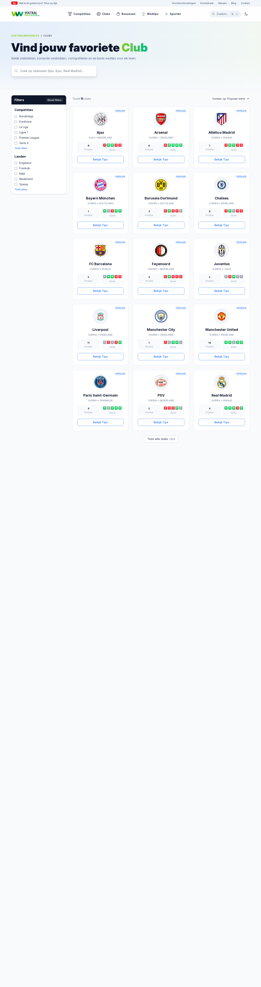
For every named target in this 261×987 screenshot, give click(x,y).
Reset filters (55, 100)
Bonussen (128, 13)
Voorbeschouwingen (184, 3)
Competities (82, 13)
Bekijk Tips (100, 159)
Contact (245, 3)
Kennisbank (207, 3)
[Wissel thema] (246, 14)
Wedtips (152, 13)
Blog (233, 3)
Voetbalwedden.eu (25, 35)
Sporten (175, 13)
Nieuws (222, 3)
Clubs (106, 13)
